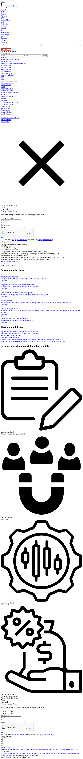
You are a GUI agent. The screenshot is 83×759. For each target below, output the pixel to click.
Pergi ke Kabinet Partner (9, 211)
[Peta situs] (3, 46)
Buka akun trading (47, 749)
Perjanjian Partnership (19, 240)
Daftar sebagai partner (8, 51)
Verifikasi (39, 753)
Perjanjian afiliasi (49, 753)
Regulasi (27, 749)
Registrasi (4, 753)
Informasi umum (6, 749)
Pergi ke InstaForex (10, 6)
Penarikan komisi (62, 753)
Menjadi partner (6, 242)
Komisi (22, 753)
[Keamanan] (41, 46)
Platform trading (59, 749)
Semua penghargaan (9, 261)
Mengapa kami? (18, 749)
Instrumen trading (72, 749)
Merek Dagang (6, 757)
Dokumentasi (35, 749)
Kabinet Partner (13, 753)
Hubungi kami (6, 49)
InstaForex (4, 755)
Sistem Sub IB (30, 753)
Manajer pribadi (73, 753)
